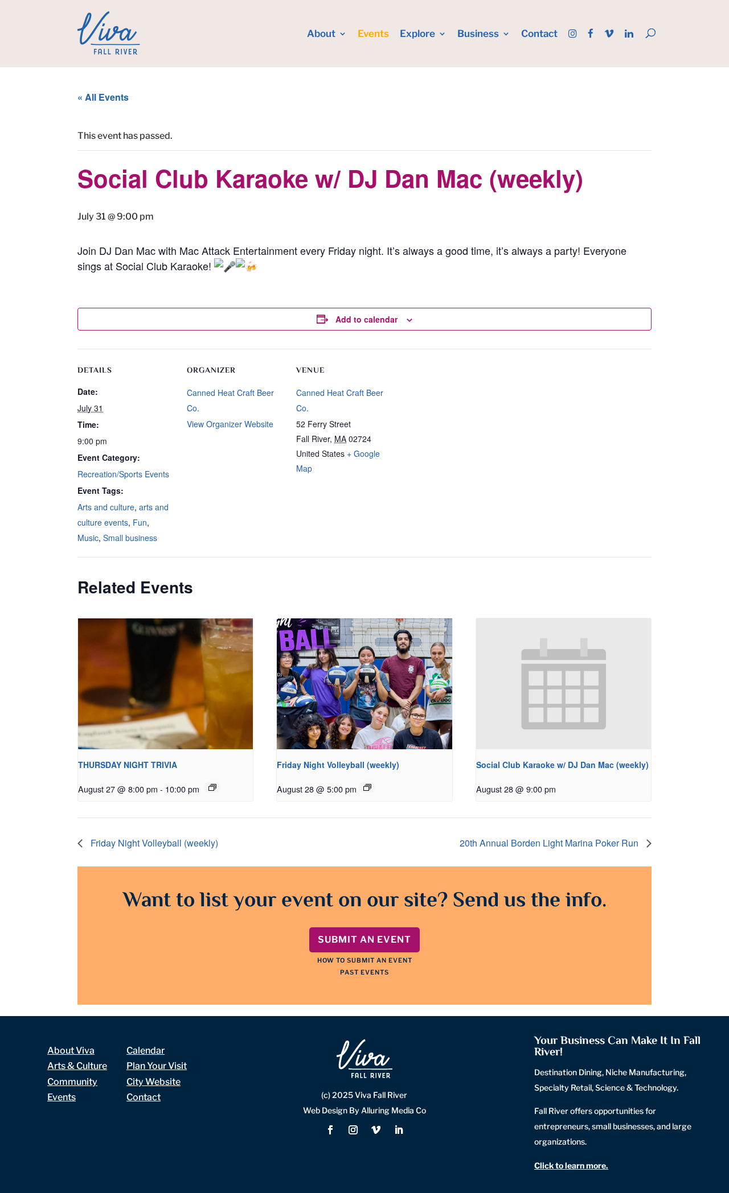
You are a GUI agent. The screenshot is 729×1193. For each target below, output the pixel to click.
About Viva (71, 1050)
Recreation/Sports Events (123, 474)
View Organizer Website (230, 424)
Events (373, 34)
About (321, 34)
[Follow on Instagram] (353, 1130)
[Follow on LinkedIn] (399, 1130)
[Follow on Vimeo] (376, 1130)
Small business (130, 537)
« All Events (103, 97)
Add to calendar (366, 319)
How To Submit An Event (364, 960)
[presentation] (165, 683)
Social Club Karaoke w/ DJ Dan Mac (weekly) (562, 764)
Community (72, 1081)
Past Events (364, 972)
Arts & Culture (77, 1065)
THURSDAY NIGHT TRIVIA (127, 764)
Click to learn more (570, 1165)
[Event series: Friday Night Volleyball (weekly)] (367, 787)
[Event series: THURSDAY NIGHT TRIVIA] (212, 787)
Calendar (145, 1050)
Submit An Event (364, 939)
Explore (417, 34)
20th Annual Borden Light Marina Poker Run (550, 842)
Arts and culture (105, 507)
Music (88, 537)
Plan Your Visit (156, 1065)
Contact (539, 34)
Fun (140, 522)
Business (478, 34)
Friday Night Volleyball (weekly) (338, 764)
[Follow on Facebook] (330, 1130)
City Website (153, 1081)
